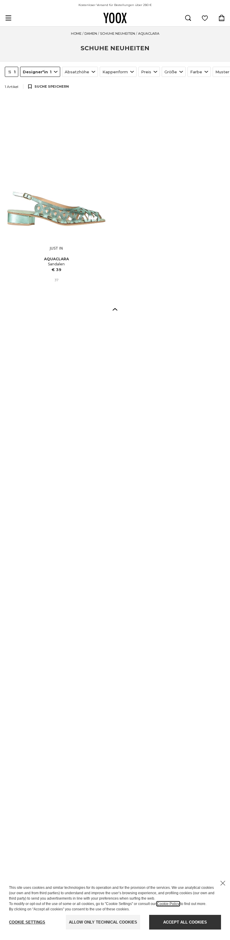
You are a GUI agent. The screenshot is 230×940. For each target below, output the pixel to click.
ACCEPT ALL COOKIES (185, 922)
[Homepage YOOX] (115, 18)
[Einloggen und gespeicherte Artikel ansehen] (205, 18)
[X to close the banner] (222, 883)
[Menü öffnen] (8, 18)
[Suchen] (188, 18)
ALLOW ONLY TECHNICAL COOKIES (103, 922)
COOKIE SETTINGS (27, 922)
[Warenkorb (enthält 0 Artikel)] (222, 18)
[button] (115, 309)
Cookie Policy (168, 904)
